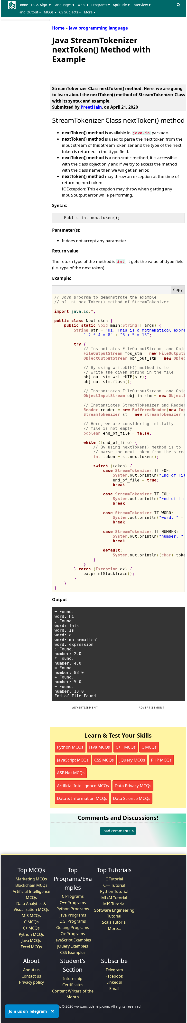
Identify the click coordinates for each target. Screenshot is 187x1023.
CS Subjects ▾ (70, 12)
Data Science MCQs (131, 798)
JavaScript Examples (73, 940)
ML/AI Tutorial (114, 897)
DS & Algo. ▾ (41, 4)
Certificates (72, 984)
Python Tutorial (114, 891)
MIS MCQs (31, 915)
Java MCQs (99, 747)
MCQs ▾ (50, 12)
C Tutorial (114, 879)
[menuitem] (24, 5)
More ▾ (89, 12)
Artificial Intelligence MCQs (83, 785)
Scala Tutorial (114, 922)
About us (31, 969)
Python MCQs (70, 747)
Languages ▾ (64, 4)
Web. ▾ (82, 4)
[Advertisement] (109, 73)
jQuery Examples (72, 946)
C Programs (73, 896)
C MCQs (149, 747)
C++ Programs (73, 902)
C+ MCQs (31, 928)
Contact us (31, 976)
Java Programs (72, 915)
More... (114, 928)
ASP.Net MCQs (70, 772)
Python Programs (72, 908)
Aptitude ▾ (121, 4)
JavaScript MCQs (72, 760)
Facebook (114, 976)
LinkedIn (114, 982)
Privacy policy (31, 982)
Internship (72, 978)
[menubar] (96, 8)
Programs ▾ (100, 4)
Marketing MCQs (31, 879)
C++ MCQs (126, 747)
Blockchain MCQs (31, 885)
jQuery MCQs (132, 760)
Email (114, 988)
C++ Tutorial (114, 885)
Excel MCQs (31, 947)
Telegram (114, 969)
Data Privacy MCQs (133, 785)
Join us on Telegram (28, 1011)
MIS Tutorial (114, 904)
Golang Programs (72, 927)
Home (23, 4)
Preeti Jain (91, 107)
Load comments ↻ (118, 831)
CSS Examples (72, 952)
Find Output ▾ (30, 12)
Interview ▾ (141, 4)
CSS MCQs (104, 760)
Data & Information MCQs (82, 798)
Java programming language (98, 28)
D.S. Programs (73, 921)
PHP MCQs (161, 760)
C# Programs (73, 933)
